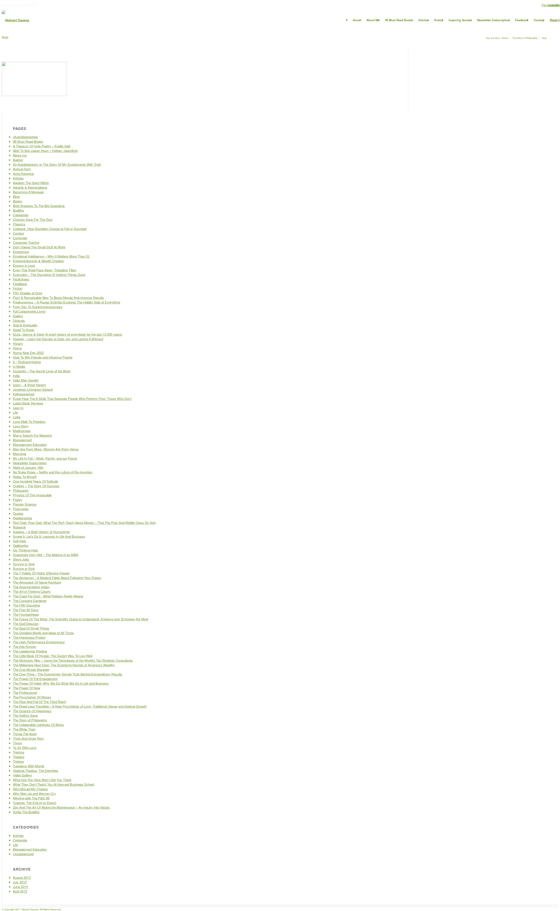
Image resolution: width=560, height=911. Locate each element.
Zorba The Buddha (26, 812)
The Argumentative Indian (31, 587)
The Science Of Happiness (32, 711)
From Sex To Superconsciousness (37, 306)
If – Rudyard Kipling (27, 362)
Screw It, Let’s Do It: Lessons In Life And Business (49, 536)
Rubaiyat (19, 527)
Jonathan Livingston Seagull (33, 389)
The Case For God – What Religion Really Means (48, 596)
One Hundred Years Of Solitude (35, 481)
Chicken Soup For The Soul (32, 219)
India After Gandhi (25, 380)
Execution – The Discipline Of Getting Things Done (49, 274)
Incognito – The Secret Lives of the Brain (42, 371)
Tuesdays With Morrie (28, 766)
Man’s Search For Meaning (32, 435)
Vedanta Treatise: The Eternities (35, 770)
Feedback (20, 283)
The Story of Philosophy (30, 720)
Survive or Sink (24, 564)
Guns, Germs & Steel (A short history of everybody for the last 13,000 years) (67, 334)
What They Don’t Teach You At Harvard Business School (53, 784)
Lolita (16, 417)
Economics (21, 251)
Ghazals (19, 320)
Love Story (20, 426)
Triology (18, 761)
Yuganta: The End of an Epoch (34, 802)
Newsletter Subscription (30, 463)
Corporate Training (26, 242)
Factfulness (21, 279)
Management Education (30, 444)
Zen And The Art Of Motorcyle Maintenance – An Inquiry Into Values (61, 807)
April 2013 (20, 891)
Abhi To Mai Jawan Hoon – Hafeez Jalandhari (45, 150)
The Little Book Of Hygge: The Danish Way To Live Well (52, 655)
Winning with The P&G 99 (31, 798)
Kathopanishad (23, 394)
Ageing (18, 159)
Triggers (18, 756)
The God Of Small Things (31, 628)
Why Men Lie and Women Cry (34, 793)
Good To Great (23, 329)
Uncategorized (23, 854)
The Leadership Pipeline (30, 651)
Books (17, 201)
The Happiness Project (29, 637)
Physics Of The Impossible (32, 495)
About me (20, 155)
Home (17, 348)
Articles (18, 178)
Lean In (18, 407)
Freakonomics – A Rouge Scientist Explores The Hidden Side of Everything (66, 302)
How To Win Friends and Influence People (42, 357)
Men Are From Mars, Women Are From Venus (46, 449)
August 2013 (22, 877)
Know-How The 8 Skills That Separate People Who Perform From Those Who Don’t (72, 398)
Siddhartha (20, 545)
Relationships (22, 518)
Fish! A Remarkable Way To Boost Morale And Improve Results (58, 297)
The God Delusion (26, 623)
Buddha (18, 210)
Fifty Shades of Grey (27, 293)
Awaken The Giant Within (31, 182)
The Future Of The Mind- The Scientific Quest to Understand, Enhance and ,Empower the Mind (80, 619)
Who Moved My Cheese (30, 789)
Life (15, 412)
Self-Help (19, 541)
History (18, 343)
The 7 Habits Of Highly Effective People (41, 573)
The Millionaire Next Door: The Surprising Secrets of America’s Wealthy (64, 665)
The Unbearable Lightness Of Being (38, 724)
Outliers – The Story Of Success (36, 485)
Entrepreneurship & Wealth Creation (38, 260)
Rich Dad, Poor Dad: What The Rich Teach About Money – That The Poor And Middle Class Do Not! (84, 522)
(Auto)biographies (25, 136)
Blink (16, 196)
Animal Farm (22, 169)
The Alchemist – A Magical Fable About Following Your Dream (57, 577)
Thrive (17, 743)
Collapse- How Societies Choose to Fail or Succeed (49, 228)
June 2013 (20, 886)
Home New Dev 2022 (28, 352)
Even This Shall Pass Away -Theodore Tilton (44, 270)
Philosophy (21, 490)
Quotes (18, 513)
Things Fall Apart (25, 733)
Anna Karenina (23, 173)
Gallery (18, 316)
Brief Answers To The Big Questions (39, 205)
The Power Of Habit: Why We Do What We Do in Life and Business (61, 683)
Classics (19, 224)
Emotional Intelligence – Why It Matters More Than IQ (51, 256)
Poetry (17, 499)
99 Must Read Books (28, 141)
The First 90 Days (25, 609)
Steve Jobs (21, 559)
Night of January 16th (28, 467)
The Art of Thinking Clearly (32, 591)
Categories (20, 215)
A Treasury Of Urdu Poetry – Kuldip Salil (41, 146)
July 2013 (20, 882)
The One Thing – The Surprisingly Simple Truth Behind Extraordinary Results (67, 674)
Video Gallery (22, 775)
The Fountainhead (25, 614)
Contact (18, 233)
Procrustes (21, 508)
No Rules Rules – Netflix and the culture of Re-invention (52, 472)
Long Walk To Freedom (29, 421)
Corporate (20, 238)
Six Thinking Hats (25, 550)
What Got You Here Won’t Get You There (42, 779)
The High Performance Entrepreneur (39, 642)
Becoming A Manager (28, 192)
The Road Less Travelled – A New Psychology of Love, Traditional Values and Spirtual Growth (80, 706)
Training (18, 752)
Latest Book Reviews (28, 403)
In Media (19, 366)
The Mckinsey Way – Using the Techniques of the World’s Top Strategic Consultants (73, 660)
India (16, 375)
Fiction (17, 288)
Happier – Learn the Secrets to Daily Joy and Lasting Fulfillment (58, 339)
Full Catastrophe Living (29, 311)
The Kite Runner (24, 646)
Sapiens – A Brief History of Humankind (41, 531)
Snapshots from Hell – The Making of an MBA (45, 554)
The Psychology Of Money (32, 697)
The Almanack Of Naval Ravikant (37, 582)
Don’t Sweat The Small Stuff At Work (39, 247)
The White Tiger (24, 729)
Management (22, 440)
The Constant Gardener (30, 600)
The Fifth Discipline (26, 605)
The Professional (25, 692)
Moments (19, 453)
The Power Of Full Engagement (35, 678)
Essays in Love (24, 265)
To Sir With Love (24, 747)
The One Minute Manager (31, 669)
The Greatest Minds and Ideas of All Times (43, 632)
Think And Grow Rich (28, 738)
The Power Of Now (26, 688)
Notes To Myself (24, 476)
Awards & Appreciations (30, 187)
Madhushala (21, 430)
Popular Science (24, 504)
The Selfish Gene (25, 715)
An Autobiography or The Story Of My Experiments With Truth (57, 164)
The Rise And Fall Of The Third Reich (39, 701)
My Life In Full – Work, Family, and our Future (45, 458)
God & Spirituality (25, 325)
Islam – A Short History (29, 384)
